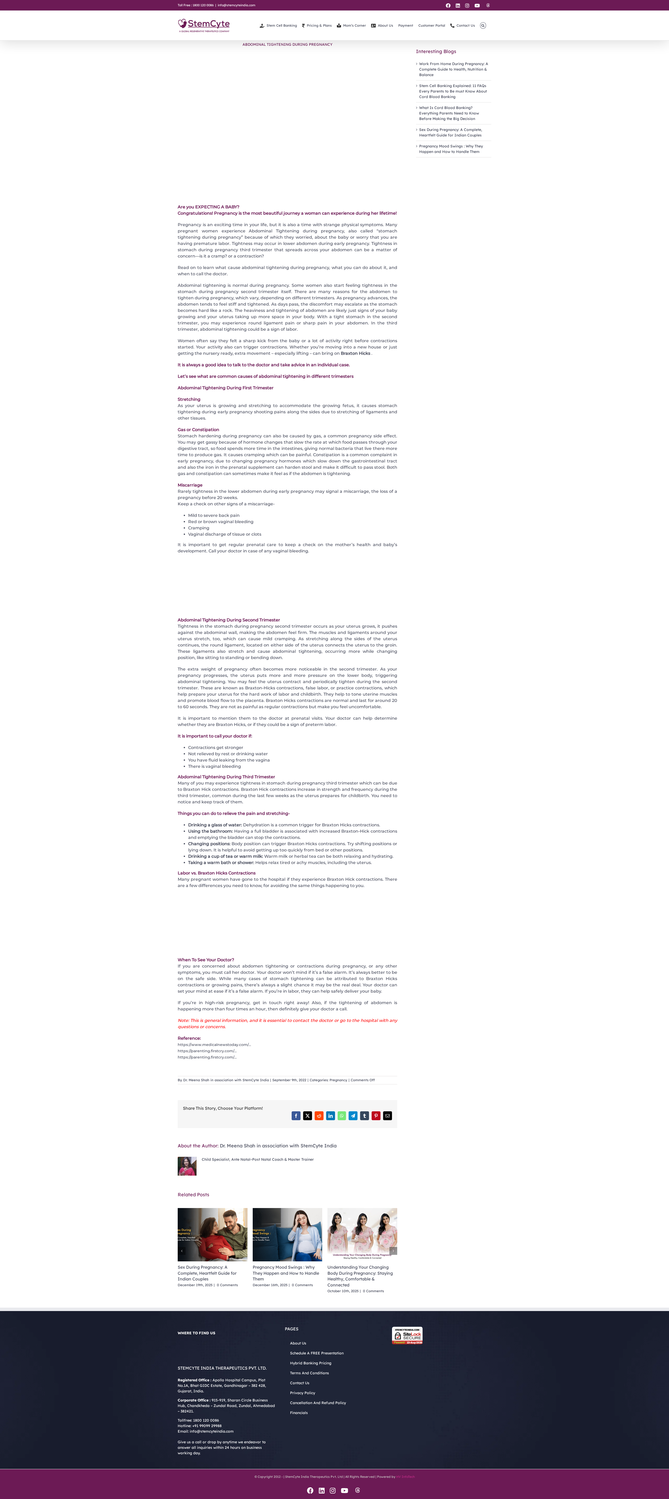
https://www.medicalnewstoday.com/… (214, 1044)
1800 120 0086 (206, 1420)
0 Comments (227, 1285)
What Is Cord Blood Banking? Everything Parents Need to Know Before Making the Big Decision (449, 113)
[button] (483, 25)
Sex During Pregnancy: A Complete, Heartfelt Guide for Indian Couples (207, 1273)
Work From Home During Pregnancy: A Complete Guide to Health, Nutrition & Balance (453, 69)
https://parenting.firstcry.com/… (207, 1051)
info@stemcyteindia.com (236, 5)
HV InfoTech (405, 1477)
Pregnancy (338, 1080)
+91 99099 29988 (207, 1425)
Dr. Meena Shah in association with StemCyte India (226, 1080)
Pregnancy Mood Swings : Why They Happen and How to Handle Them (286, 1273)
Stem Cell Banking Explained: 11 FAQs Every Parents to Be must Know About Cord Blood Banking (453, 91)
